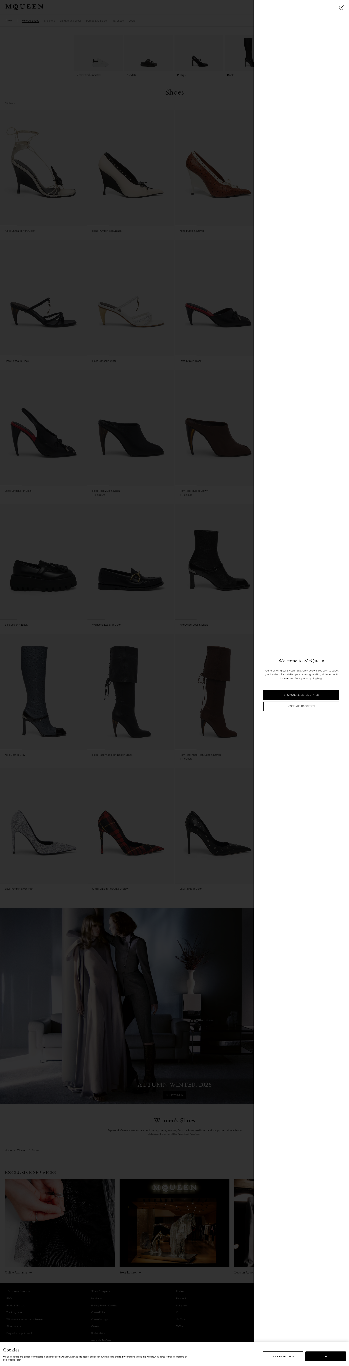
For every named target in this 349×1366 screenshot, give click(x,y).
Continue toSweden (301, 706)
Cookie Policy (14, 1359)
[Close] (341, 7)
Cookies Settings (283, 1356)
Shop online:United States (301, 695)
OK (325, 1356)
